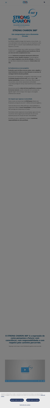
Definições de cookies (25, 405)
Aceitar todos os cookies (33, 400)
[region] (25, 400)
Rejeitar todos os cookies (17, 400)
